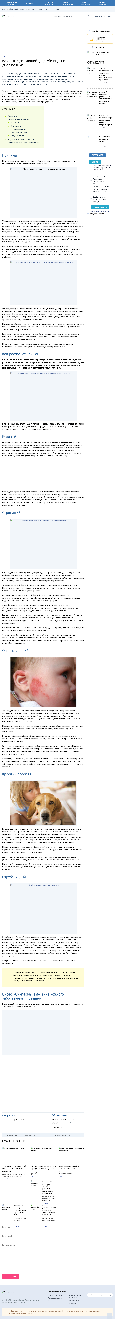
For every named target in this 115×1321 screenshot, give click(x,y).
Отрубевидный (17, 135)
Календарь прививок (28, 9)
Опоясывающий (18, 129)
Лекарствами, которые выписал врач (99, 181)
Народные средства (100, 176)
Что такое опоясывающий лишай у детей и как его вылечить (14, 1168)
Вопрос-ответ (44, 9)
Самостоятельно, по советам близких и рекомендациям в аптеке (101, 190)
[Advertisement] (43, 40)
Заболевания (52, 1301)
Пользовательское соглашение (75, 1296)
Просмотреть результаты (100, 211)
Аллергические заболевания (12, 3)
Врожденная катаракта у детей (104, 139)
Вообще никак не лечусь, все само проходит (99, 199)
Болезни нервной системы (86, 3)
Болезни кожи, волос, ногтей (48, 3)
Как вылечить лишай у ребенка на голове (69, 1167)
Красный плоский (19, 132)
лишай (6, 1179)
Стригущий (16, 126)
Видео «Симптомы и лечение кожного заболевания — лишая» (23, 140)
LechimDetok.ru (7, 57)
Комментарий (8, 1245)
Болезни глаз (30, 3)
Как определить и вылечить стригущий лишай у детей (43, 1167)
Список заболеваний (10, 9)
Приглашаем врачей (55, 1298)
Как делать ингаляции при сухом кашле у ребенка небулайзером (105, 120)
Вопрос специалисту (55, 1295)
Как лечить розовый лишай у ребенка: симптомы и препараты (47, 1187)
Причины (12, 116)
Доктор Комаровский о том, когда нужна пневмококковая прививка (106, 74)
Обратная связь (58, 9)
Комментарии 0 (12, 1135)
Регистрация (106, 16)
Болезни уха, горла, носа (103, 3)
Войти (97, 16)
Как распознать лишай (18, 119)
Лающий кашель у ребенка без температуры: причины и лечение (105, 97)
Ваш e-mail (7, 1236)
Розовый (14, 122)
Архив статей (73, 1303)
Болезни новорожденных (68, 3)
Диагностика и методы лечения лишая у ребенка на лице (20, 1210)
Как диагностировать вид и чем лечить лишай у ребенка (50, 1210)
